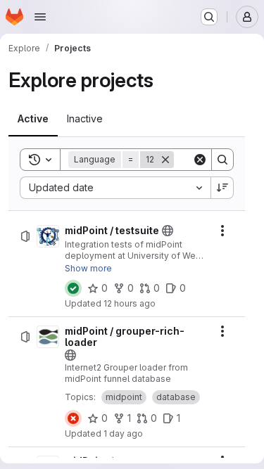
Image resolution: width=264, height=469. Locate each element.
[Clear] (199, 159)
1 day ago (123, 433)
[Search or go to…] (209, 16)
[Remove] (165, 159)
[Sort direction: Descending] (222, 187)
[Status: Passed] (73, 288)
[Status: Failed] (73, 418)
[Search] (222, 159)
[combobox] (115, 187)
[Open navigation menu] (40, 17)
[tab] (33, 118)
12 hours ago (129, 303)
